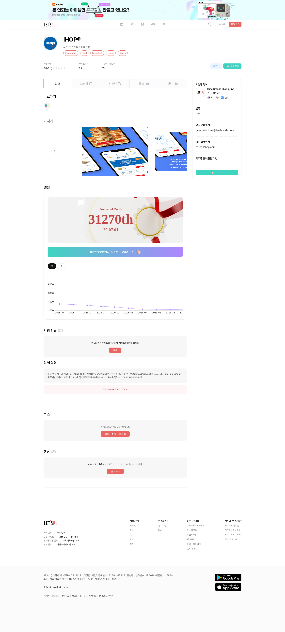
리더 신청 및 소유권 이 (115, 434)
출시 (132, 530)
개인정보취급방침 (232, 530)
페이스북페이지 (194, 544)
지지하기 (235, 66)
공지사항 (162, 525)
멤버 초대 (115, 471)
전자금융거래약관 (232, 534)
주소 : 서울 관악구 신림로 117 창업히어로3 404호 (68, 579)
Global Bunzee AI (196, 525)
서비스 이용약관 (232, 525)
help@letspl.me (71, 540)
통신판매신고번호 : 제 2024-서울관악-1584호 (150, 575)
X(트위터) (191, 534)
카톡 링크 (61, 532)
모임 (132, 539)
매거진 (133, 544)
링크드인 (191, 539)
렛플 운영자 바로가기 (68, 536)
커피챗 (133, 525)
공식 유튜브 (192, 548)
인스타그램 (192, 530)
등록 (115, 350)
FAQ (160, 530)
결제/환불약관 (231, 539)
